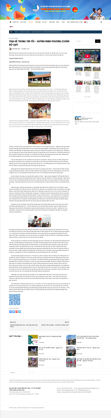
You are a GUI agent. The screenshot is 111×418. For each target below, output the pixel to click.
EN (12, 26)
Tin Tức (31, 22)
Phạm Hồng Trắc (16, 48)
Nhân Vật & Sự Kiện (13, 38)
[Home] (10, 22)
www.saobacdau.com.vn (68, 390)
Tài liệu (44, 22)
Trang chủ (16, 22)
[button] (101, 22)
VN (87, 22)
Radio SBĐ (52, 22)
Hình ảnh (38, 22)
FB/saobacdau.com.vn (84, 390)
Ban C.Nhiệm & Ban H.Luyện (75, 22)
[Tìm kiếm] (97, 41)
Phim (63, 22)
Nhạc (57, 22)
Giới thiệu (23, 22)
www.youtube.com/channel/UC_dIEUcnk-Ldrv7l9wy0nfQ (76, 392)
